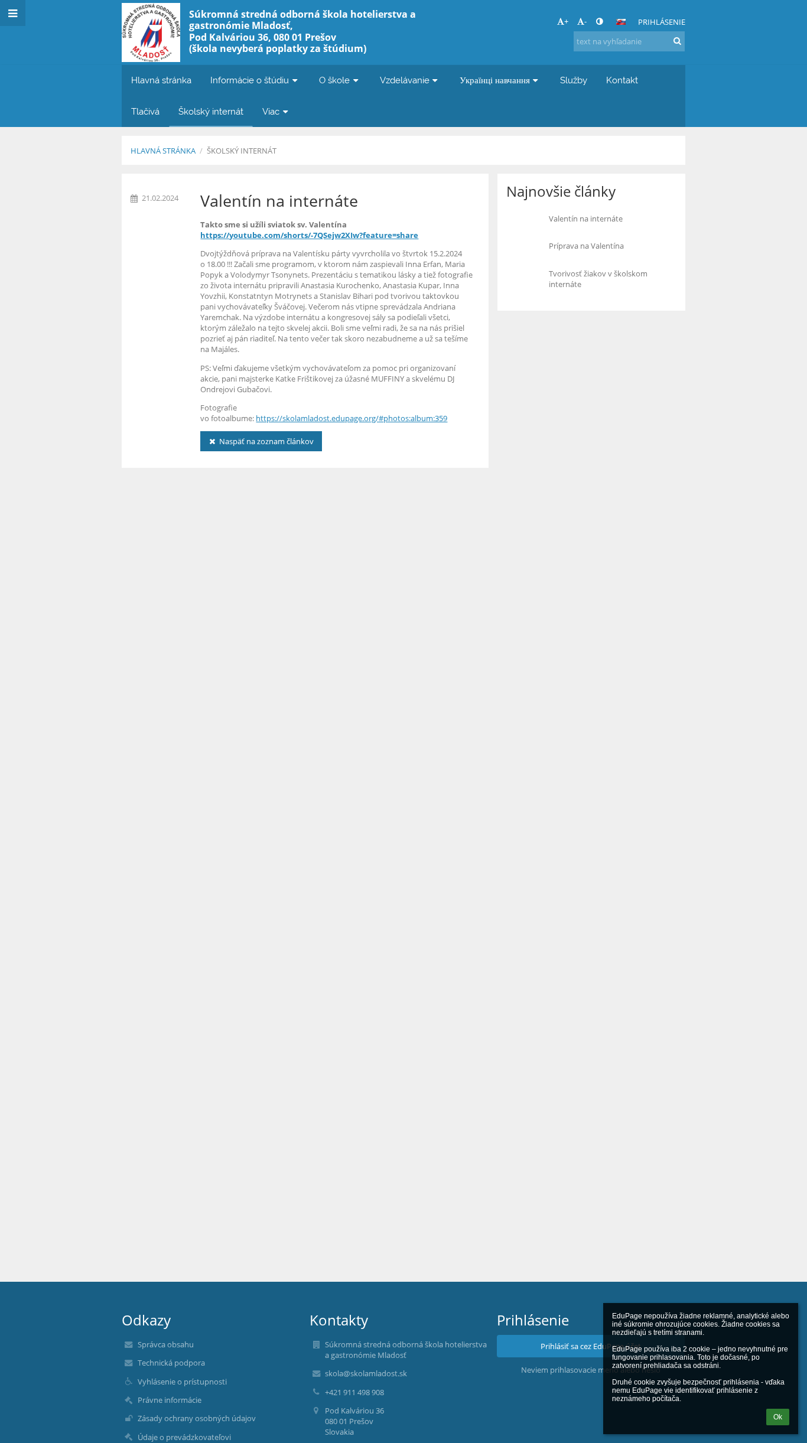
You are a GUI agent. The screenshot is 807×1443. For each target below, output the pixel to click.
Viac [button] (270, 111)
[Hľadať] (677, 41)
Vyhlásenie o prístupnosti (182, 1381)
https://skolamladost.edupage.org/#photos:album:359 (351, 418)
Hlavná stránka (163, 150)
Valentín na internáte (586, 218)
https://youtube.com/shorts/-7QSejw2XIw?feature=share (309, 235)
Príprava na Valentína (586, 245)
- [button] (585, 21)
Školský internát (241, 150)
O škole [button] (334, 80)
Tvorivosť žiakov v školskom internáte (598, 278)
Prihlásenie (661, 22)
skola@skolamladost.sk (366, 1373)
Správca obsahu (166, 1344)
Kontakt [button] (622, 80)
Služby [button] (573, 80)
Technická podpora (171, 1362)
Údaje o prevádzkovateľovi (184, 1437)
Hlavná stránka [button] (161, 80)
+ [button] (566, 21)
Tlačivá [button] (145, 111)
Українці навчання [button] (495, 80)
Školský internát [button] (210, 111)
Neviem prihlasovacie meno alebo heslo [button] (590, 1369)
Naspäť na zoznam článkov (266, 441)
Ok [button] (777, 1417)
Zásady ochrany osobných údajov (197, 1418)
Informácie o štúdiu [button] (249, 80)
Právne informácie (169, 1400)
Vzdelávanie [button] (404, 80)
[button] (599, 21)
